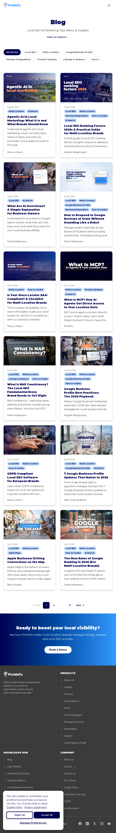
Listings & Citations (74, 59)
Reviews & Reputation (18, 59)
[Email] (109, 823)
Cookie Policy (15, 807)
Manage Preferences (33, 823)
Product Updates (47, 59)
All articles (12, 52)
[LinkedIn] (87, 823)
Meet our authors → (58, 37)
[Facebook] (80, 823)
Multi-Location (51, 52)
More (94, 59)
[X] (94, 823)
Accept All (47, 815)
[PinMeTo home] (12, 5)
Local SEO (30, 52)
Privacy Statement (35, 807)
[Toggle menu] (109, 5)
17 (70, 605)
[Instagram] (101, 823)
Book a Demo (58, 649)
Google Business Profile (79, 52)
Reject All (19, 815)
